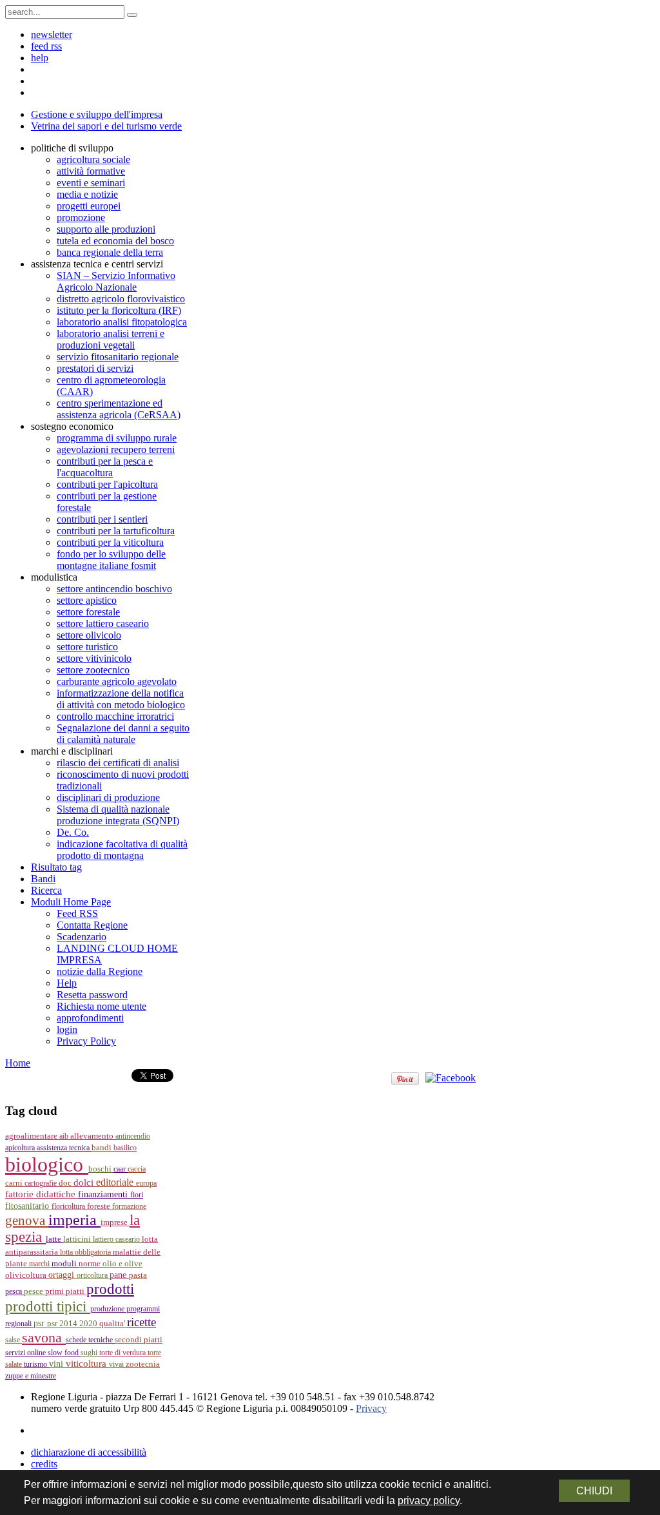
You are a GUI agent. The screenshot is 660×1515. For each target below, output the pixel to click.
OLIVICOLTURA (26, 1275)
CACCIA (137, 1168)
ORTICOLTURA (93, 1275)
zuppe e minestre (30, 1375)
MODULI (65, 1263)
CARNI (14, 1183)
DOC (66, 1183)
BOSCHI (100, 1168)
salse (13, 1339)
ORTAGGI (62, 1274)
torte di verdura (123, 1352)
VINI (57, 1364)
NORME (90, 1263)
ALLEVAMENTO (92, 1136)
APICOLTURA (21, 1147)
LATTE (54, 1239)
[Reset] (132, 15)
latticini (78, 1239)
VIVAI (117, 1364)
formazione (129, 1206)
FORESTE (99, 1206)
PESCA (14, 1291)
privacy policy (429, 1500)
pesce (34, 1291)
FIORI (136, 1194)
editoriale (116, 1182)
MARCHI (40, 1263)
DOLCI (84, 1182)
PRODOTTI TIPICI (47, 1306)
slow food (64, 1352)
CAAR (120, 1168)
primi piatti (65, 1291)
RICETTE (141, 1322)
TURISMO (36, 1364)
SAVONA (44, 1337)
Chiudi (594, 1490)
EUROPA (146, 1183)
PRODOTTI (110, 1288)
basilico (125, 1147)
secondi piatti (138, 1339)
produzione (108, 1308)
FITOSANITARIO (28, 1206)
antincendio (132, 1136)
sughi (90, 1352)
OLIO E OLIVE (122, 1263)
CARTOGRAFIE (41, 1183)
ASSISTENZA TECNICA (64, 1147)
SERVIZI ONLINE (26, 1352)
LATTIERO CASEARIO (117, 1239)
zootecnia (143, 1364)
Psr (40, 1323)
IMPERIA (74, 1219)
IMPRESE (115, 1222)
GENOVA (26, 1220)
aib (64, 1136)
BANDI (102, 1147)
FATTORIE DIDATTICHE (41, 1193)
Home (17, 1062)
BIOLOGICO (46, 1164)
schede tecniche (90, 1339)
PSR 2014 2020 (73, 1323)
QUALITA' (113, 1323)
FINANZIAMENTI (104, 1194)
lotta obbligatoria (86, 1252)
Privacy (371, 1408)
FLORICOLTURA (69, 1206)
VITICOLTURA (87, 1363)
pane (119, 1275)
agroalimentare (32, 1136)
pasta (138, 1275)
